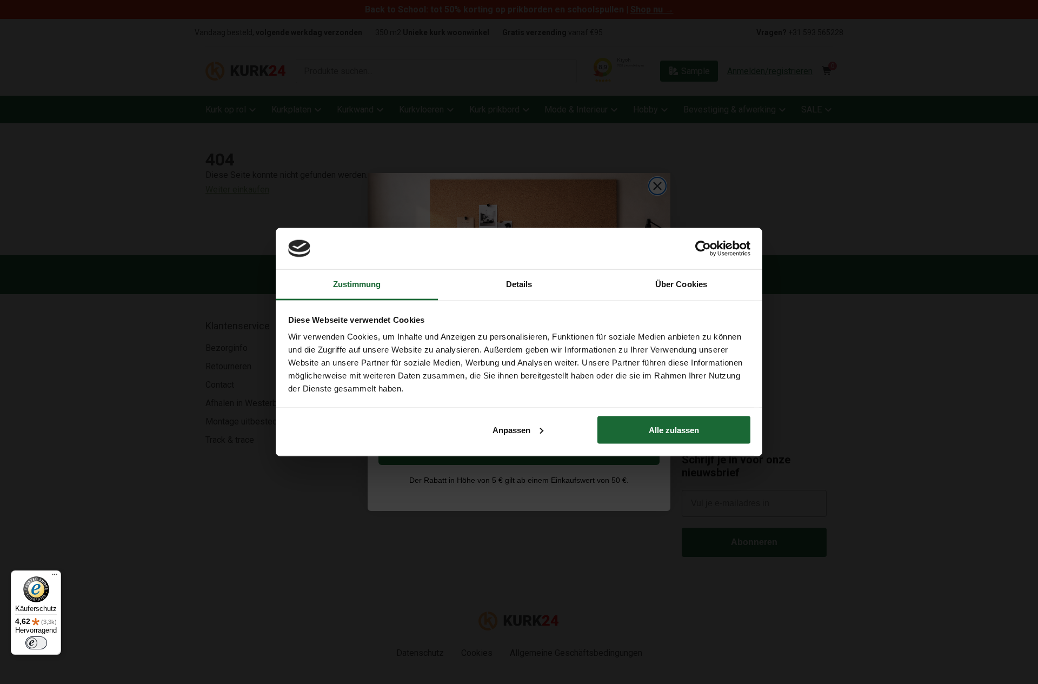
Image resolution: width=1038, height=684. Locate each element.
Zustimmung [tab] (357, 284)
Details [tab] (519, 284)
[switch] (36, 642)
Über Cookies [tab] (681, 284)
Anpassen (511, 429)
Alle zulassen (674, 429)
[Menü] (54, 576)
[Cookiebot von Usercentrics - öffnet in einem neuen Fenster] (703, 248)
